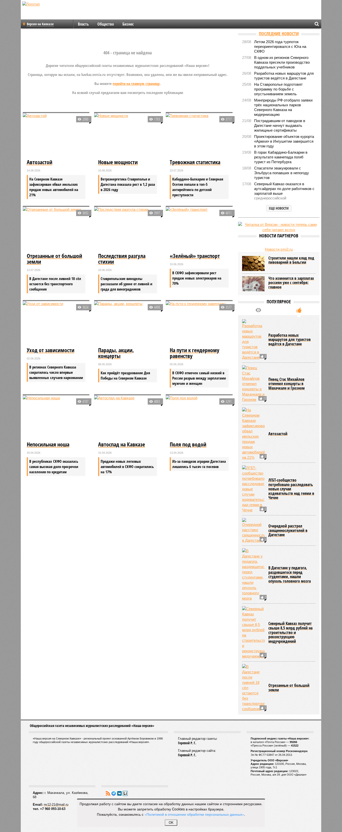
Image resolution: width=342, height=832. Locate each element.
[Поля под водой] (199, 417)
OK (171, 822)
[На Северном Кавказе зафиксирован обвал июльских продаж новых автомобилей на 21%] (253, 433)
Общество (105, 24)
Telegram (113, 793)
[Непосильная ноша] (56, 417)
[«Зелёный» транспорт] (199, 229)
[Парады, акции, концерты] (127, 323)
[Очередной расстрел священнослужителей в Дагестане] (253, 530)
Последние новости (279, 34)
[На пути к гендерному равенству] (199, 323)
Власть (83, 24)
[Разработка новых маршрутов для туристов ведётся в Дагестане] (253, 339)
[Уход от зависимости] (56, 323)
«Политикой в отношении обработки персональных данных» (194, 814)
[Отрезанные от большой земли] (56, 229)
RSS (107, 793)
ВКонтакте (119, 793)
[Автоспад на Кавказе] (127, 417)
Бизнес (128, 24)
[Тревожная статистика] (199, 135)
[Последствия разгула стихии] (127, 229)
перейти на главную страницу (136, 83)
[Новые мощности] (127, 135)
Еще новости (279, 208)
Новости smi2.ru (279, 249)
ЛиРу (125, 793)
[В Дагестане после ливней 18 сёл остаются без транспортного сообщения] (253, 687)
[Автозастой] (56, 135)
